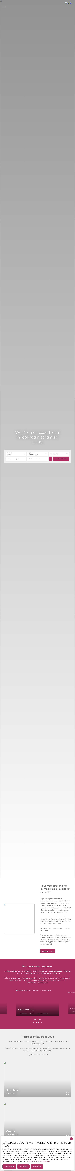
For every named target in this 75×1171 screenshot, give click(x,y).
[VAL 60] (69, 7)
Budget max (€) (12, 459)
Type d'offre (10, 453)
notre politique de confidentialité (39, 1161)
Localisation (54, 454)
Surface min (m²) (35, 459)
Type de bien (32, 453)
